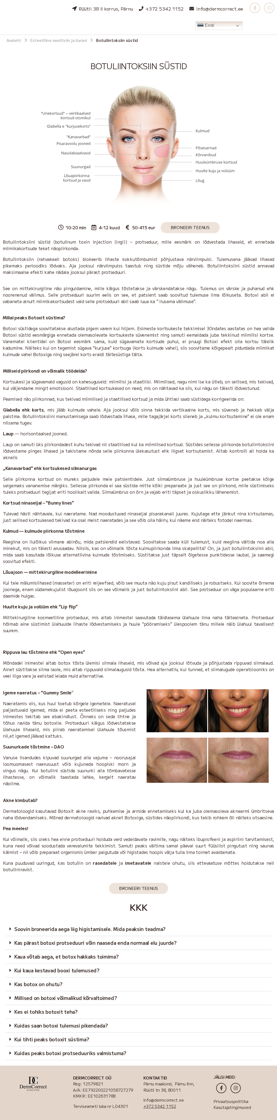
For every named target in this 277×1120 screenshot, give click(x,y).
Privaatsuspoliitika (231, 1101)
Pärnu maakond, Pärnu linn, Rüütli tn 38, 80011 (169, 1087)
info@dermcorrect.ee (163, 1100)
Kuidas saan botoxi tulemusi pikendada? (61, 1025)
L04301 (119, 1106)
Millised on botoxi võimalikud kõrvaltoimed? (65, 997)
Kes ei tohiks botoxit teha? (46, 1011)
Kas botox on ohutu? (38, 984)
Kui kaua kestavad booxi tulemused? (57, 970)
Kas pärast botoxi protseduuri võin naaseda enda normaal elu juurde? (95, 942)
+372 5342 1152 (159, 1106)
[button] (138, 929)
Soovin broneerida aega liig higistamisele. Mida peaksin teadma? (90, 928)
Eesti (209, 25)
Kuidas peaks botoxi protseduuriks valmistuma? (70, 1052)
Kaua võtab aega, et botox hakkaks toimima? (66, 956)
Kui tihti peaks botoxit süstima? (51, 1039)
